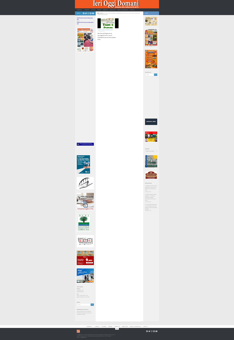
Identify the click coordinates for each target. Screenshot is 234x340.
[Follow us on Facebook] (84, 13)
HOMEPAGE (79, 9)
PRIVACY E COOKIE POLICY (122, 9)
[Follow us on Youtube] (93, 13)
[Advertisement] (85, 73)
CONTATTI (132, 9)
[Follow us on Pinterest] (91, 13)
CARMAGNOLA (107, 29)
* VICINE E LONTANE (101, 29)
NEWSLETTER (113, 9)
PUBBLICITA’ (105, 9)
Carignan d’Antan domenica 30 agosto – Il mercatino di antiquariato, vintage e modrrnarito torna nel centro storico (150, 197)
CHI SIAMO (93, 9)
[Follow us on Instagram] (88, 13)
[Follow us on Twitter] (86, 13)
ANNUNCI (99, 9)
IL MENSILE (86, 9)
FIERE (112, 29)
